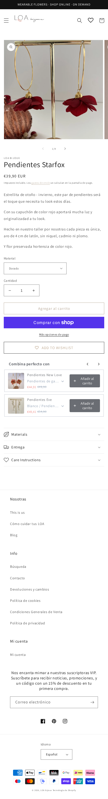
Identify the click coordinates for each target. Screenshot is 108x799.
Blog (13, 535)
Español (52, 754)
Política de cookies (25, 600)
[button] (6, 20)
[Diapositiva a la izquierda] (42, 148)
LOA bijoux (46, 790)
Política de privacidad (27, 623)
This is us (17, 512)
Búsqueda (18, 566)
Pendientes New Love (44, 375)
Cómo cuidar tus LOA (27, 523)
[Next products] (98, 364)
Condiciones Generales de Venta (36, 612)
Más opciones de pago (54, 334)
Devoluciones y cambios (29, 589)
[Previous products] (87, 364)
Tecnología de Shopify (64, 790)
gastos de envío (40, 182)
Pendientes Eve (39, 399)
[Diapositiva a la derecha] (65, 148)
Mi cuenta (18, 654)
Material (9, 258)
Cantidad (10, 281)
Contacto (17, 578)
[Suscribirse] (92, 702)
